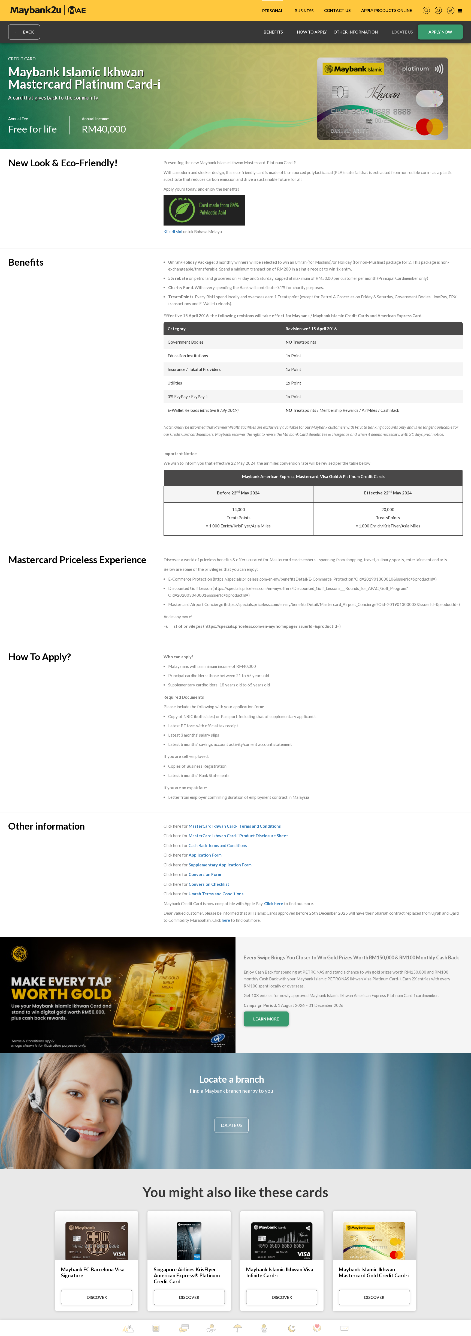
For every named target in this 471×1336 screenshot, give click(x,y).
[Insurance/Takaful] (238, 1328)
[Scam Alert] (128, 1328)
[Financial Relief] (318, 1328)
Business (304, 10)
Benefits (273, 31)
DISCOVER (97, 1297)
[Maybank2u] (48, 10)
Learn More (266, 1018)
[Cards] (184, 1328)
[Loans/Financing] (211, 1328)
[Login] (451, 10)
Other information (356, 31)
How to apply (312, 31)
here (226, 920)
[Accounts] (157, 1328)
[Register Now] (438, 10)
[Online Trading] (344, 1328)
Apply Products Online (386, 10)
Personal (272, 10)
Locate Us (402, 31)
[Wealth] (266, 1328)
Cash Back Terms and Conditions (218, 845)
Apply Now (440, 31)
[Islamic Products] (292, 1328)
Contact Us (337, 10)
